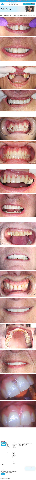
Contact (17, 4)
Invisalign (14, 445)
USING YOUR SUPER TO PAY (32, 3)
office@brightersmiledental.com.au (5, 468)
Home (7, 443)
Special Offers (11, 4)
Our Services (8, 446)
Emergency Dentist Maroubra (14, 457)
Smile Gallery (14, 455)
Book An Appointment (25, 3)
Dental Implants (15, 444)
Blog (14, 4)
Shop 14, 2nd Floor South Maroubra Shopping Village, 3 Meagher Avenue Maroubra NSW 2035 (8, 471)
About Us (8, 444)
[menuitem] (8, 443)
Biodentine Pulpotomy (8, 448)
